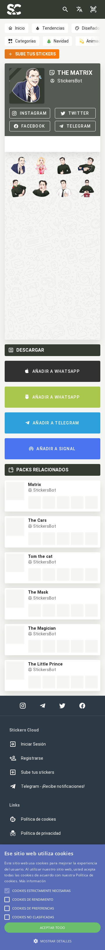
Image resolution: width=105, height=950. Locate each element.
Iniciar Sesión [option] (33, 744)
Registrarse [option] (32, 758)
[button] (79, 9)
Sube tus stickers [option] (37, 772)
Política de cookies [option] (38, 819)
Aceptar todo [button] (52, 927)
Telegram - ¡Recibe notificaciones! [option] (53, 786)
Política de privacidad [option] (41, 833)
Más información (32, 881)
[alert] (52, 897)
